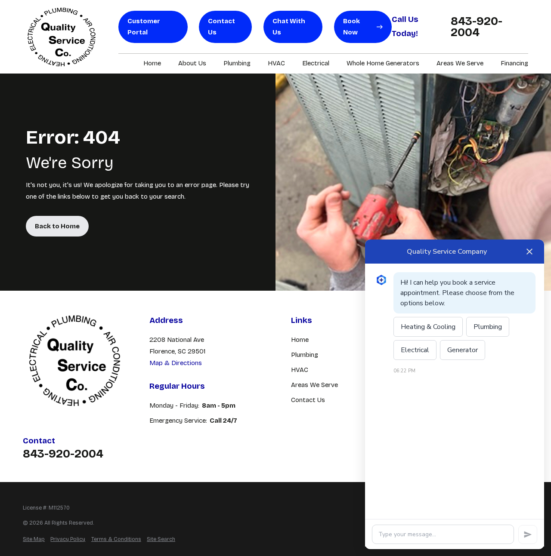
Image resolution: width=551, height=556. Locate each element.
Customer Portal (143, 27)
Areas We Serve (314, 385)
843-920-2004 (476, 26)
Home (300, 340)
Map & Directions (175, 363)
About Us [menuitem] (192, 63)
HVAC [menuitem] (276, 63)
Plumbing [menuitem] (237, 63)
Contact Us (221, 27)
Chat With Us (288, 27)
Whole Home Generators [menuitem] (383, 63)
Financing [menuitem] (514, 63)
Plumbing (304, 355)
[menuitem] (34, 539)
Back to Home (57, 226)
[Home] (61, 37)
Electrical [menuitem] (315, 63)
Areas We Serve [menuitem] (459, 63)
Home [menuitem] (152, 63)
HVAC (299, 370)
